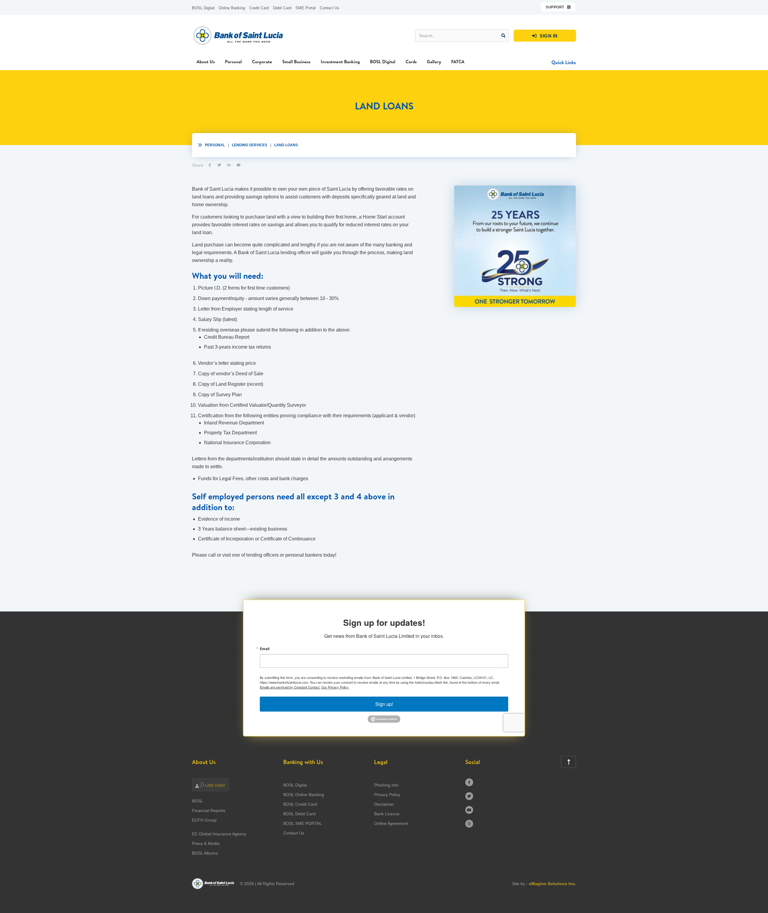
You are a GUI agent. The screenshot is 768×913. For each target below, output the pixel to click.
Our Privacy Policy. (335, 687)
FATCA (457, 61)
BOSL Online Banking (303, 794)
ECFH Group (204, 820)
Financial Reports (208, 810)
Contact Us (329, 8)
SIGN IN (545, 35)
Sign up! (384, 703)
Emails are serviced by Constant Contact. (290, 687)
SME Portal (306, 8)
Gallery (434, 61)
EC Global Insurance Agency (219, 833)
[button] (558, 6)
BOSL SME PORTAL (302, 823)
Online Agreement (391, 823)
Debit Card (282, 8)
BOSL (197, 801)
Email (264, 648)
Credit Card (259, 8)
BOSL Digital (203, 8)
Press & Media (206, 843)
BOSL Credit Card (300, 804)
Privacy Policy (387, 794)
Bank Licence (387, 813)
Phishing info (386, 785)
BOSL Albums (205, 853)
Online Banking (232, 8)
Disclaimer (384, 804)
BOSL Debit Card (299, 813)
